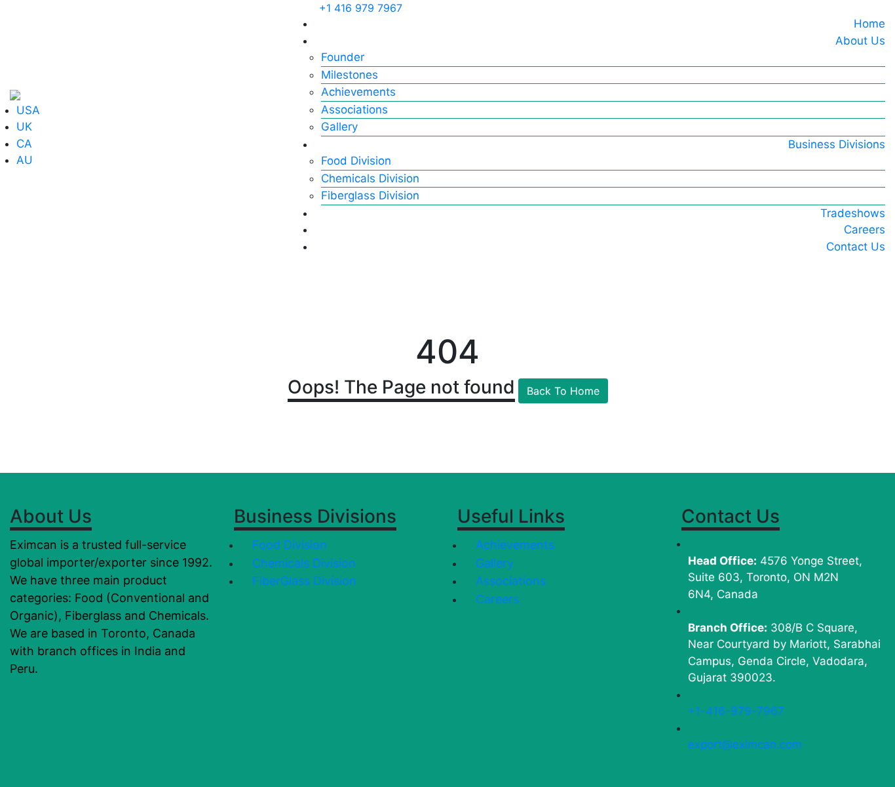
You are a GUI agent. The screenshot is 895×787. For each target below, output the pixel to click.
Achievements (358, 91)
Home (869, 23)
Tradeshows (852, 213)
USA (28, 110)
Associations (354, 109)
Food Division (356, 160)
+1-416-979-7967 (736, 710)
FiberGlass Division (302, 581)
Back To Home (563, 390)
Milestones (349, 74)
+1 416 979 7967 (360, 7)
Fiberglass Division (370, 195)
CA (24, 143)
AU (24, 160)
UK (24, 126)
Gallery (339, 126)
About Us (860, 40)
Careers (864, 229)
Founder (342, 57)
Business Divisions (836, 144)
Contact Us (855, 246)
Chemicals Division (370, 178)
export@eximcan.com (745, 744)
